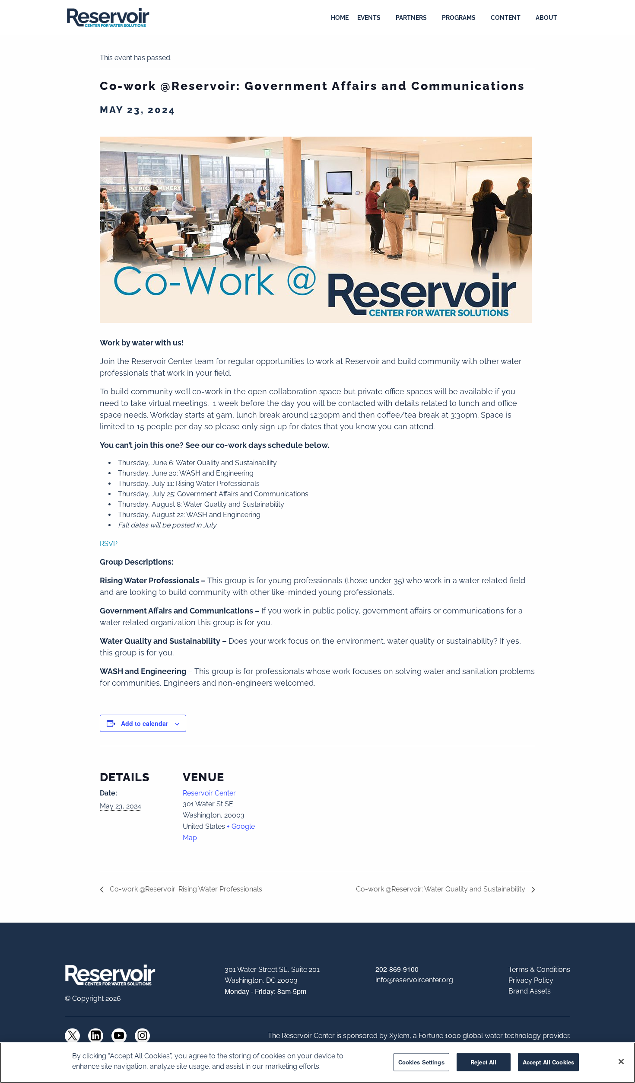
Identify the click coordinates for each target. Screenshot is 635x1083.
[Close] (621, 1061)
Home (340, 17)
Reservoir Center (209, 793)
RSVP (108, 544)
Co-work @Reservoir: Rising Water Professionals (185, 889)
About (546, 17)
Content (506, 17)
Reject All (483, 1062)
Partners (411, 17)
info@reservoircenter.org (414, 980)
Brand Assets (529, 991)
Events (369, 17)
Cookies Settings (421, 1062)
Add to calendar (144, 723)
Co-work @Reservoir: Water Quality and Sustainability (441, 889)
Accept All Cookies (548, 1062)
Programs (459, 17)
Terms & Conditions (539, 969)
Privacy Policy (530, 980)
